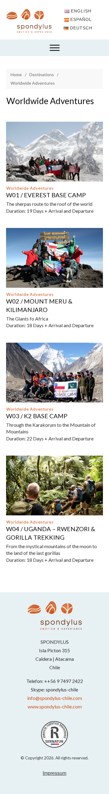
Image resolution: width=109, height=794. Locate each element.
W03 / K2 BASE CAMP (37, 415)
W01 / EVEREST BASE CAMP (46, 194)
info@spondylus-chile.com (54, 698)
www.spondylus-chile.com (55, 706)
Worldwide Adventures (30, 188)
